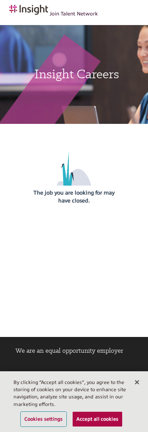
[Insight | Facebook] (106, 368)
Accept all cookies (97, 419)
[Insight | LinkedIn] (21, 368)
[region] (74, 401)
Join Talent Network (74, 13)
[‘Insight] (42, 368)
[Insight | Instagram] (84, 368)
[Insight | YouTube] (63, 368)
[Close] (137, 382)
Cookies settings (43, 419)
